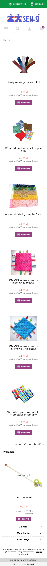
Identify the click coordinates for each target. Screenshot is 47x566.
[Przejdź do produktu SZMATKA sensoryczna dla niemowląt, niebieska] (23, 328)
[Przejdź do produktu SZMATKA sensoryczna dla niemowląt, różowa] (23, 262)
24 (25, 443)
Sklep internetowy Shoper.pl (23, 564)
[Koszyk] (41, 28)
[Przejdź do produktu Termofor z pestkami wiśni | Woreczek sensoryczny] (23, 394)
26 (35, 443)
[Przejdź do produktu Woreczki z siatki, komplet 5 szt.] (23, 196)
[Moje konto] (29, 29)
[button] (6, 29)
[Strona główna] (23, 17)
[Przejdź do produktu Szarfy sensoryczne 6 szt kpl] (23, 64)
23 (20, 443)
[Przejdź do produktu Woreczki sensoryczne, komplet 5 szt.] (23, 130)
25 (30, 443)
